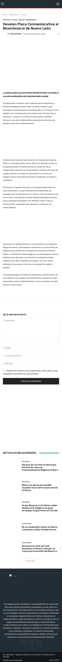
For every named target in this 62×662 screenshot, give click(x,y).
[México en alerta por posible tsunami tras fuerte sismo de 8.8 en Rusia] (11, 486)
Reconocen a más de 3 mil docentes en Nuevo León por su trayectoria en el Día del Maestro (39, 548)
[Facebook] (23, 642)
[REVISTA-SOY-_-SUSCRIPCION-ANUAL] (31, 417)
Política (7, 20)
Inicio (5, 14)
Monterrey (27, 524)
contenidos (15, 34)
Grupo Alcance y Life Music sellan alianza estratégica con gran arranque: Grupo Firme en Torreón (40, 508)
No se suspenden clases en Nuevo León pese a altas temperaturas (40, 528)
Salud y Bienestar (27, 20)
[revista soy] (31, 43)
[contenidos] (5, 34)
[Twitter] (39, 642)
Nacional (26, 461)
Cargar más (30, 560)
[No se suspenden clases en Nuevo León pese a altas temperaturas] (11, 526)
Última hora (14, 14)
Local (23, 14)
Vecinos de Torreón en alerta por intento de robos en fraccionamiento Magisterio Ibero (40, 467)
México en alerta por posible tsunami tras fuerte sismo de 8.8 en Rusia (40, 488)
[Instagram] (31, 642)
